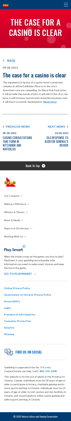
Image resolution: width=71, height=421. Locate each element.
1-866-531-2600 (47, 371)
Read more (50, 101)
